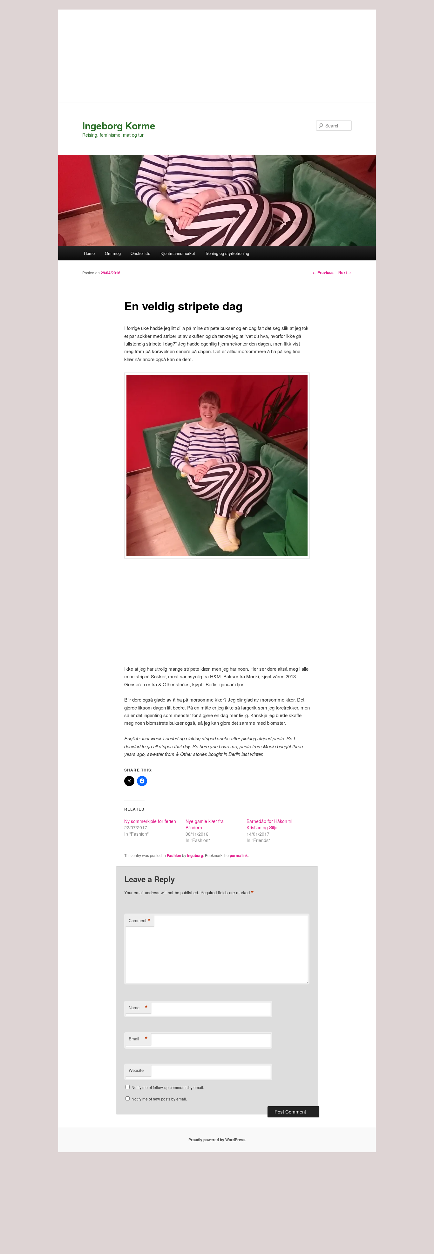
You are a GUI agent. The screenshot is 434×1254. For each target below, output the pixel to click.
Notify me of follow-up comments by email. (168, 1087)
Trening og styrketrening (227, 253)
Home (89, 253)
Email (138, 1039)
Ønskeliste (140, 253)
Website (136, 1070)
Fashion (174, 855)
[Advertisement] (217, 54)
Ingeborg (195, 855)
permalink (239, 855)
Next (345, 272)
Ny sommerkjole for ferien (150, 821)
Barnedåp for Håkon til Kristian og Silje (269, 824)
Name (138, 1008)
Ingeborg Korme (118, 125)
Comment (140, 920)
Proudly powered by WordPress (217, 1139)
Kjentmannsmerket (177, 253)
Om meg (113, 253)
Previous (323, 272)
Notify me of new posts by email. (159, 1098)
